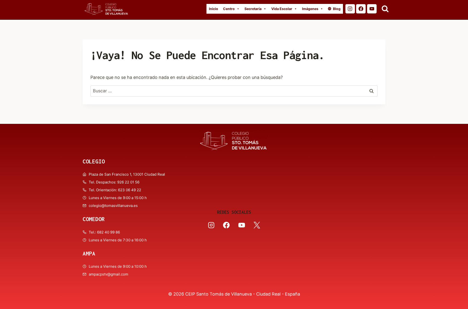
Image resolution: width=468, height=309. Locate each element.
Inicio (213, 9)
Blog (337, 9)
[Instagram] (350, 9)
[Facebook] (361, 9)
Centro (229, 9)
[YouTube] (372, 9)
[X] (256, 225)
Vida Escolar (281, 9)
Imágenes (310, 9)
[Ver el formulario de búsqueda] (385, 9)
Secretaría (253, 9)
